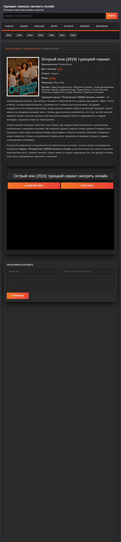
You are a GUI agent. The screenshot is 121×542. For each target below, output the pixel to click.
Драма (54, 26)
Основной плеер (34, 185)
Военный (39, 26)
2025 (19, 35)
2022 (51, 35)
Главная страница (13, 49)
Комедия (84, 26)
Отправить (18, 295)
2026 (8, 35)
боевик (52, 78)
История (68, 26)
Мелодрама (102, 26)
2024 (30, 35)
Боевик (24, 26)
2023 (40, 35)
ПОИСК (111, 16)
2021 (62, 35)
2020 (72, 35)
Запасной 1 (87, 185)
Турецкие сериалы (31, 49)
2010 (59, 69)
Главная (9, 26)
